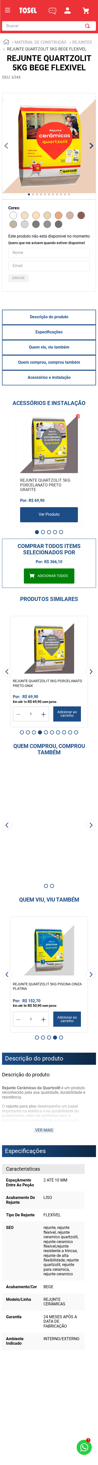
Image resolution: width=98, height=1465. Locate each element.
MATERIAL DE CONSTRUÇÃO (40, 42)
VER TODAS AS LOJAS (49, 1415)
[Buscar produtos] (88, 26)
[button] (37, 532)
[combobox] (49, 26)
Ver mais (44, 1130)
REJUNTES (82, 42)
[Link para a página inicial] (6, 42)
